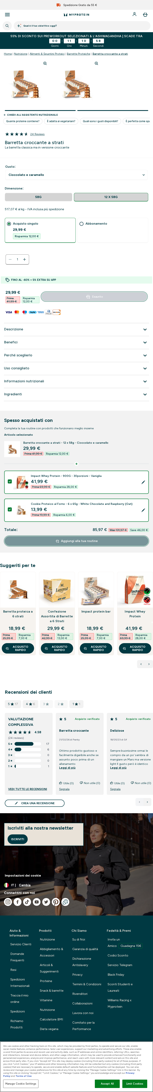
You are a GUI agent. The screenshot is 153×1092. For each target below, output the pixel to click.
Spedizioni (17, 1011)
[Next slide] (152, 622)
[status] (17, 259)
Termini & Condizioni (86, 984)
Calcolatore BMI (51, 1019)
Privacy (77, 974)
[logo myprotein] (76, 14)
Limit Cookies (134, 1083)
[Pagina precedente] (139, 802)
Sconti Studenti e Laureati (120, 987)
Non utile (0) (92, 783)
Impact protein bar (96, 611)
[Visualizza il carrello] (145, 14)
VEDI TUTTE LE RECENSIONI (27, 789)
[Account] (134, 14)
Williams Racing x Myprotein (119, 1003)
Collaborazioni (82, 1003)
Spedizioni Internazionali (19, 982)
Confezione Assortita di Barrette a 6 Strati (57, 616)
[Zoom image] (45, 63)
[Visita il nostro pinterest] (56, 902)
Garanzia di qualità (85, 949)
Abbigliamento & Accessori (51, 952)
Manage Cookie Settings (20, 1083)
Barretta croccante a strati (110, 53)
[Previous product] (141, 664)
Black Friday (116, 974)
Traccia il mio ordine (19, 998)
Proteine (46, 981)
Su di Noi (78, 939)
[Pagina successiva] (147, 802)
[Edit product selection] (143, 482)
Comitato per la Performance (83, 1026)
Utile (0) (68, 783)
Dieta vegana (49, 1029)
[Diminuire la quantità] (10, 259)
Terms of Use (24, 1076)
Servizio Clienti (20, 944)
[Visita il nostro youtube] (37, 902)
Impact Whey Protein (135, 614)
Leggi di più (67, 767)
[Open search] (7, 26)
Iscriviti (17, 839)
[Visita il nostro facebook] (18, 902)
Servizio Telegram (120, 965)
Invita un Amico (124, 943)
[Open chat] (65, 902)
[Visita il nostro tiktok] (27, 902)
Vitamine (46, 1000)
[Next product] (149, 664)
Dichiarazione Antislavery (81, 962)
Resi (13, 969)
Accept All (107, 1083)
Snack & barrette (52, 990)
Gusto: (10, 166)
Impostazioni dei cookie (23, 875)
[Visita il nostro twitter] (46, 902)
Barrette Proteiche (78, 53)
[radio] (38, 197)
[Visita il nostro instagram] (8, 902)
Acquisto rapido (20, 648)
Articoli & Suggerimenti (49, 968)
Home (8, 53)
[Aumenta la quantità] (24, 259)
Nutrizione (20, 53)
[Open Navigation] (7, 14)
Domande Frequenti (17, 957)
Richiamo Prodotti (16, 1024)
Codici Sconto (118, 955)
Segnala (64, 789)
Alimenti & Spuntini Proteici (47, 53)
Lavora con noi (82, 1013)
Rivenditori (79, 993)
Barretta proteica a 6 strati (18, 614)
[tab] (40, 230)
